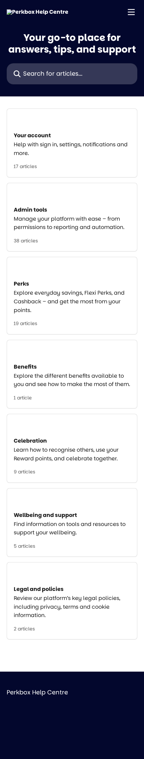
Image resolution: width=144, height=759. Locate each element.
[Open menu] (131, 12)
